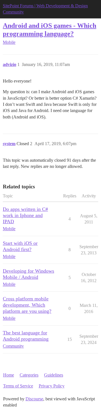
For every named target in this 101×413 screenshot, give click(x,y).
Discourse (34, 398)
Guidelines (53, 375)
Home (8, 375)
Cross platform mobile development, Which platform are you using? (27, 305)
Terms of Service (18, 386)
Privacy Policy (52, 386)
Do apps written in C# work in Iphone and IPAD (25, 215)
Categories (29, 375)
